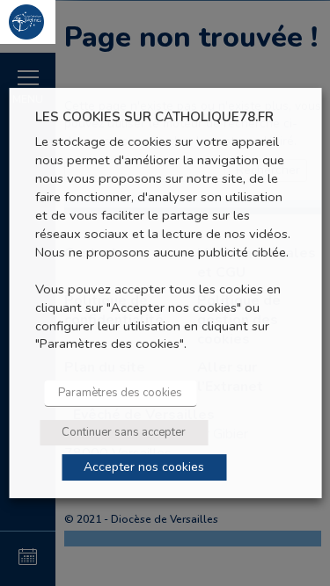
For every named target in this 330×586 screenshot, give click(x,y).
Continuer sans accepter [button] (124, 432)
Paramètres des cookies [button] (120, 393)
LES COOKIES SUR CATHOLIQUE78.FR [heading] (154, 117)
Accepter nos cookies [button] (144, 467)
